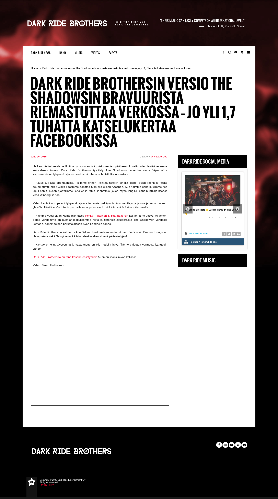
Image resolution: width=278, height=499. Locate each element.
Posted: (203, 242)
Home (34, 68)
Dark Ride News (41, 53)
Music (79, 53)
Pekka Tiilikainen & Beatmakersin (106, 215)
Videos (95, 53)
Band (62, 53)
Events (113, 53)
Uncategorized (159, 156)
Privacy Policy (47, 485)
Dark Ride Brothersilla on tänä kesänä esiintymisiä (65, 257)
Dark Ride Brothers (198, 233)
